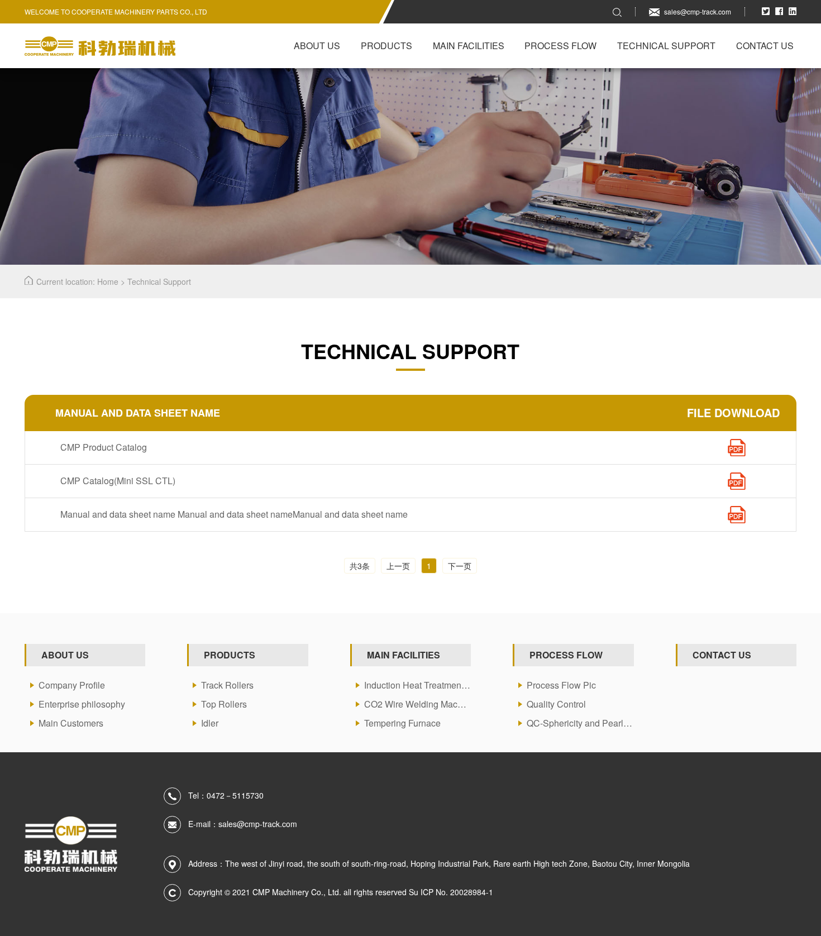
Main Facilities (468, 45)
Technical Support (666, 45)
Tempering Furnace (402, 723)
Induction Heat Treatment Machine (417, 685)
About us (317, 45)
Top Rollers (224, 704)
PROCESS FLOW (566, 654)
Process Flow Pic (561, 685)
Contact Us (765, 45)
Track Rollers (227, 685)
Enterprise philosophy (82, 704)
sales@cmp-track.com (697, 11)
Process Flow (560, 45)
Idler (209, 723)
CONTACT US (722, 654)
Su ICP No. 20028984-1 (451, 891)
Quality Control (556, 704)
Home (107, 281)
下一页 (459, 565)
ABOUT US (65, 654)
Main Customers (71, 723)
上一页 (398, 565)
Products (386, 45)
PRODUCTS (229, 654)
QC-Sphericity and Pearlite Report (580, 723)
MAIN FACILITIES (403, 654)
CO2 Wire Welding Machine (417, 704)
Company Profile (72, 685)
